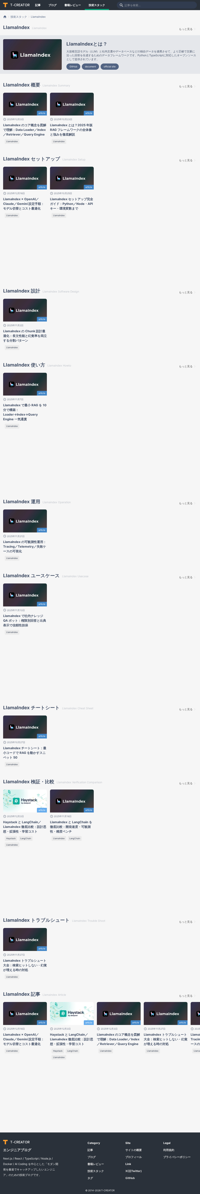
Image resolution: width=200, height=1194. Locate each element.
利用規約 (168, 1150)
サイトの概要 (133, 1150)
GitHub (73, 66)
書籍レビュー (72, 5)
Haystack (11, 838)
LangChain (25, 838)
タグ (90, 1178)
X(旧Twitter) (133, 1171)
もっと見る (186, 29)
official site (110, 66)
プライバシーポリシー (177, 1157)
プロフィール (133, 1157)
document (90, 66)
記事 (38, 5)
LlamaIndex (38, 16)
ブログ (52, 5)
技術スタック (97, 5)
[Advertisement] (36, 254)
